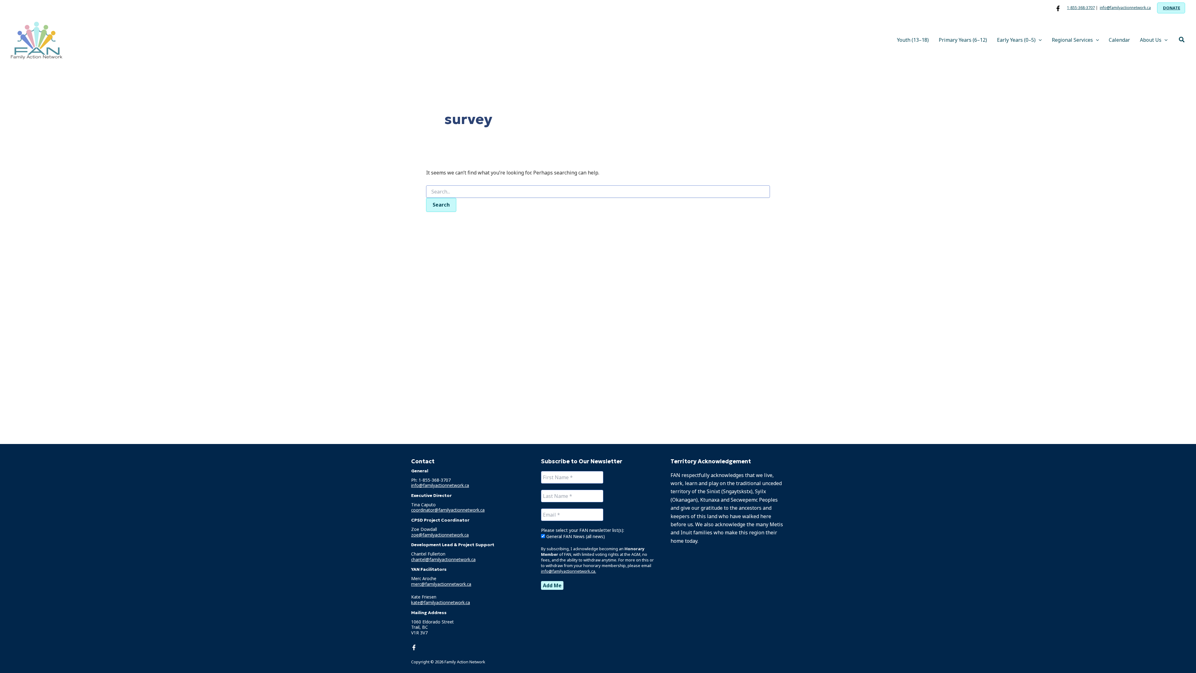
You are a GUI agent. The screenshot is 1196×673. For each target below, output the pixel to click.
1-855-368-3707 (1081, 7)
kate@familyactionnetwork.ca (440, 602)
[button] (1171, 7)
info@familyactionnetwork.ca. (568, 571)
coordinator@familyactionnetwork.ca (448, 510)
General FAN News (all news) (575, 536)
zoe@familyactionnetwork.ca (440, 535)
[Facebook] (1058, 8)
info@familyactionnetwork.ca (1125, 7)
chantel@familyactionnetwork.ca (443, 559)
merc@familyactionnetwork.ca (441, 584)
